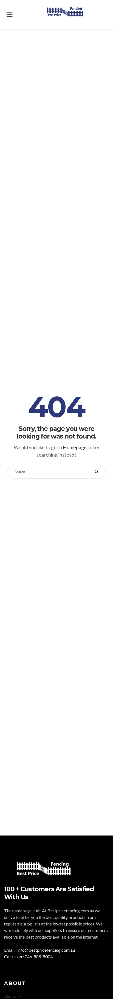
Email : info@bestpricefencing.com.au (39, 950)
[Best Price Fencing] (65, 15)
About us (12, 996)
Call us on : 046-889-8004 (28, 956)
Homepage (75, 447)
